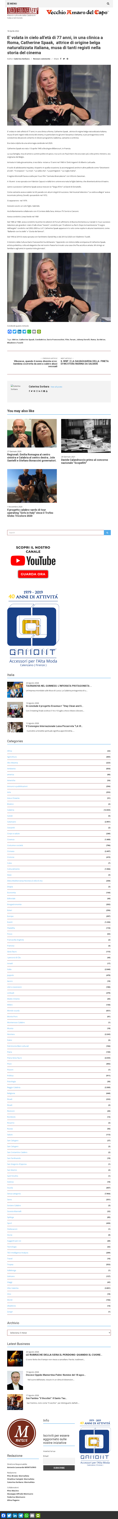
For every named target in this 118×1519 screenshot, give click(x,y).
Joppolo (10, 975)
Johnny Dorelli (83, 339)
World (9, 1300)
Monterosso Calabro (16, 1022)
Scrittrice (101, 339)
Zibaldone (11, 1305)
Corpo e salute (13, 833)
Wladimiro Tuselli (15, 343)
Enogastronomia (14, 904)
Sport (9, 1223)
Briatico (10, 804)
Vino (9, 1294)
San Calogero (12, 1140)
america (10, 774)
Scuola (10, 1187)
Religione (11, 1093)
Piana (9, 1052)
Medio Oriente (13, 999)
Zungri (10, 1311)
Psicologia (11, 1081)
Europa (10, 916)
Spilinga (10, 1217)
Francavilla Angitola (15, 939)
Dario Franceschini (55, 339)
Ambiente (11, 768)
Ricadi (9, 1099)
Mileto (10, 1004)
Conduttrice (40, 339)
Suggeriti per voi (14, 1241)
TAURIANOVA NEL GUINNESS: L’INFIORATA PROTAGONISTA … (59, 685)
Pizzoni (10, 1069)
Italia (9, 969)
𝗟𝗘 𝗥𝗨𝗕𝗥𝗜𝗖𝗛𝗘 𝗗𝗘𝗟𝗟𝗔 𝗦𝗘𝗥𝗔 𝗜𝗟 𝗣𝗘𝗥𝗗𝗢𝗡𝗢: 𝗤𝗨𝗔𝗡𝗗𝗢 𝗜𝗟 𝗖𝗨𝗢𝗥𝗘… (64, 1354)
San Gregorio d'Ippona (16, 1164)
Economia (11, 892)
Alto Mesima (12, 762)
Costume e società (15, 845)
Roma (93, 339)
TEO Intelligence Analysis (17, 1252)
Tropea (10, 1264)
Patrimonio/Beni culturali (18, 1046)
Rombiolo (11, 1117)
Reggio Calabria (13, 1087)
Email (45, 1456)
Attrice (15, 339)
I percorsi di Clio (14, 957)
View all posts (56, 387)
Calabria (10, 810)
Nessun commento (41, 59)
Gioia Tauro (12, 951)
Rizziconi (11, 1111)
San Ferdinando (14, 1158)
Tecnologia (11, 1246)
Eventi (10, 922)
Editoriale (11, 898)
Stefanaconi (12, 1229)
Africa (9, 751)
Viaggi (9, 1282)
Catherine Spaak (26, 339)
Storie (9, 1235)
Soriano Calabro (14, 1205)
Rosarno (10, 1122)
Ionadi (10, 963)
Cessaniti (11, 827)
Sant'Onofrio (12, 1176)
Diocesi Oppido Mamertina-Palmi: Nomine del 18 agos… (56, 1375)
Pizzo (9, 1063)
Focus (9, 934)
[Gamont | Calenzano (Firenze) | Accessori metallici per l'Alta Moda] (33, 627)
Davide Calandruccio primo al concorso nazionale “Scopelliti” (84, 461)
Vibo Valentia (12, 1288)
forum (73, 339)
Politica (10, 1075)
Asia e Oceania (13, 798)
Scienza (10, 1182)
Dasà (9, 875)
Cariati (10, 816)
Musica (10, 1028)
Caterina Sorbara (21, 59)
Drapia (10, 886)
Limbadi (10, 993)
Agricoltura (12, 756)
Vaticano (11, 1276)
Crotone (10, 857)
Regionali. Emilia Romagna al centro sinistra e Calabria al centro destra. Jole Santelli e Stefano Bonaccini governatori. (31, 457)
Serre (9, 1199)
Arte (9, 792)
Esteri (9, 910)
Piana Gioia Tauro (14, 1058)
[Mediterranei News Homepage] (21, 1433)
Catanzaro (11, 821)
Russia (10, 1128)
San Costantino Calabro (17, 1152)
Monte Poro (12, 1016)
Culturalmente (13, 869)
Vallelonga (11, 1270)
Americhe (11, 780)
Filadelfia (11, 928)
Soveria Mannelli (14, 1211)
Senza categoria (14, 1193)
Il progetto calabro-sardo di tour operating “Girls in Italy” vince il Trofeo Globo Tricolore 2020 (30, 512)
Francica (10, 945)
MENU (13, 3)
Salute (10, 1134)
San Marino (12, 1170)
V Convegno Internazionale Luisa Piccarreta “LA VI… (54, 726)
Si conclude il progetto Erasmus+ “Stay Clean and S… (54, 706)
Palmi (9, 1040)
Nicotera (11, 1034)
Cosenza (10, 839)
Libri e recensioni (14, 987)
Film (67, 339)
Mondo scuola (13, 1010)
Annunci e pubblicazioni (17, 786)
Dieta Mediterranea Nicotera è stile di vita (24, 880)
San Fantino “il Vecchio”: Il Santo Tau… (46, 1398)
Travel (9, 1258)
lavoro (10, 981)
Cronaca (10, 851)
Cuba (9, 863)
